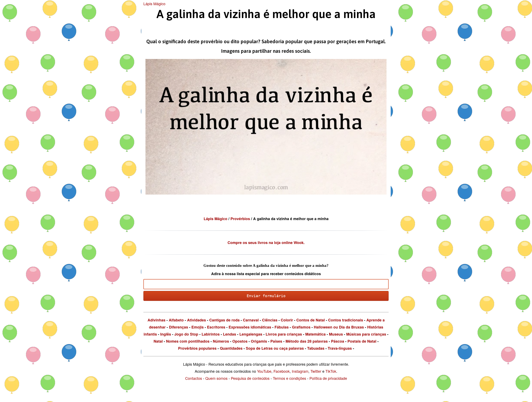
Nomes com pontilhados (187, 341)
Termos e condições (289, 378)
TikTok (330, 371)
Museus (336, 334)
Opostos (240, 341)
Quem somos (216, 378)
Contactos (193, 378)
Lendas (229, 334)
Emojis (197, 327)
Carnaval (251, 320)
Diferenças (178, 327)
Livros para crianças (284, 334)
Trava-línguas (340, 348)
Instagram (300, 371)
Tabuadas (315, 348)
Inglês (165, 334)
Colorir (287, 320)
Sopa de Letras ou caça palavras (275, 348)
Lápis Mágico (154, 3)
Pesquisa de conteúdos (250, 378)
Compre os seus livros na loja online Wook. (266, 242)
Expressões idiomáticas (250, 327)
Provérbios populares (197, 348)
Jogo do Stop (186, 334)
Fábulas (282, 327)
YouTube (264, 371)
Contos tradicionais (345, 320)
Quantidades (231, 348)
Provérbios (240, 218)
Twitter (315, 371)
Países (276, 341)
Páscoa (337, 341)
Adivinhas (156, 320)
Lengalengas (250, 334)
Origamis (259, 341)
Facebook (281, 371)
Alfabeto (176, 320)
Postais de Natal (361, 341)
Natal (158, 341)
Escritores (216, 327)
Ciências (269, 320)
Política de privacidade (328, 378)
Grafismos (301, 327)
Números (221, 341)
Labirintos (211, 334)
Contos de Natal (310, 320)
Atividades (196, 320)
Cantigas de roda (224, 320)
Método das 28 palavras (307, 341)
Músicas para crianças (366, 334)
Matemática (315, 334)
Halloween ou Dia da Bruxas (339, 327)
